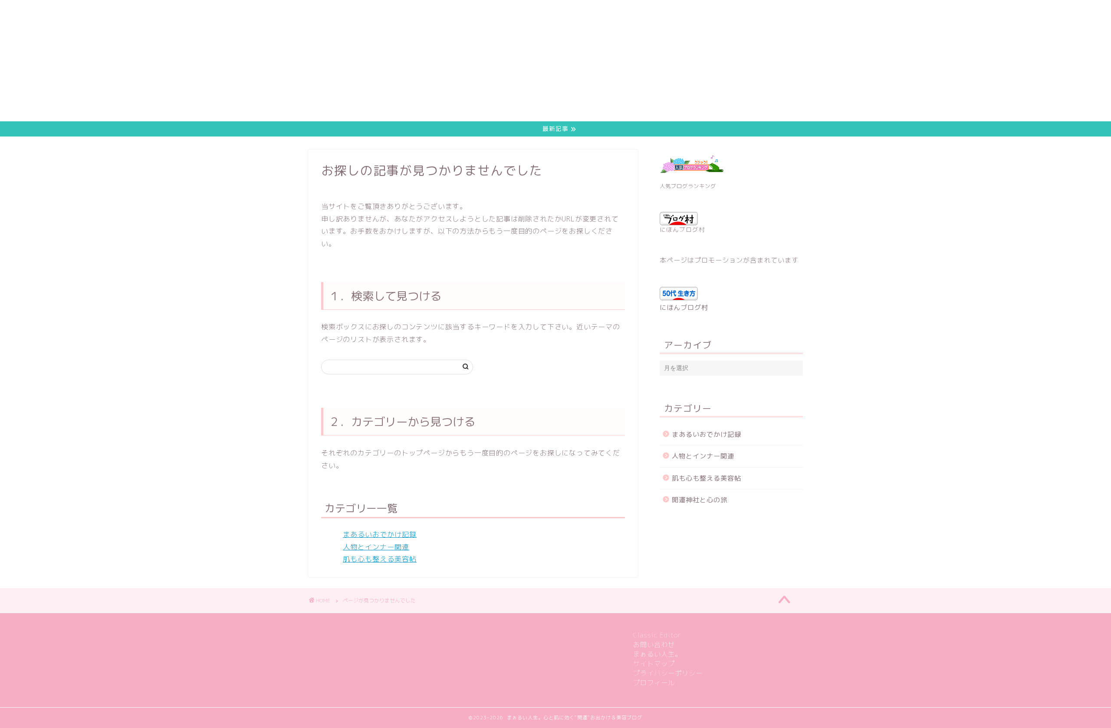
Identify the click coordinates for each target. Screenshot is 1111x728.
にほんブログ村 (682, 229)
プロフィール (654, 682)
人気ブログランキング (688, 186)
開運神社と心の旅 (699, 499)
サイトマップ (654, 663)
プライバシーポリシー (668, 673)
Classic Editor (657, 635)
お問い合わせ (654, 644)
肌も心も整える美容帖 (380, 559)
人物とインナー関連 (376, 547)
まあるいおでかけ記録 (380, 534)
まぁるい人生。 (657, 654)
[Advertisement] (260, 60)
